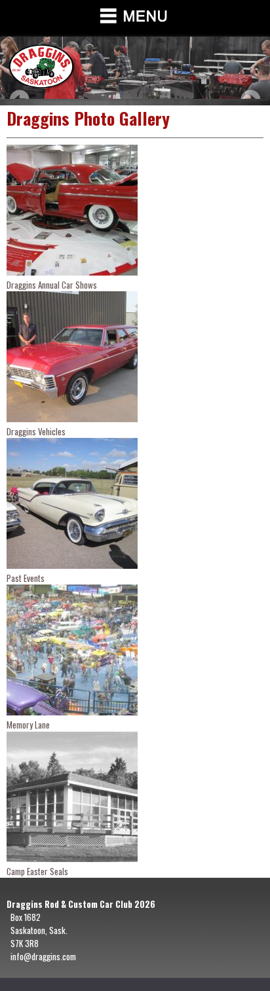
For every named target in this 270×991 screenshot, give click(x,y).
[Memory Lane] (72, 711)
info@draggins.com (43, 956)
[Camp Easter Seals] (72, 858)
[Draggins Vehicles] (72, 418)
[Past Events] (72, 564)
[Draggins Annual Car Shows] (72, 271)
